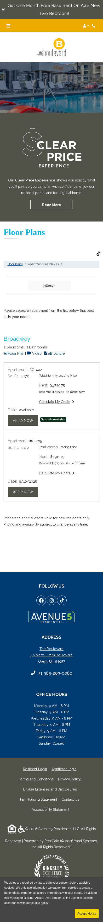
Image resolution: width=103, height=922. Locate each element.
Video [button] (36, 353)
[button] (51, 9)
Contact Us (70, 799)
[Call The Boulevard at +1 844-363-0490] (94, 25)
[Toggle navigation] (8, 25)
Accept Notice (86, 913)
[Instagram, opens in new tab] (51, 600)
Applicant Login (64, 769)
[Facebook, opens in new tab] (41, 600)
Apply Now (25, 420)
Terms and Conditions (36, 779)
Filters (48, 285)
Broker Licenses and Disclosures (50, 789)
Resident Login (35, 769)
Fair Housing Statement (38, 799)
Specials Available (53, 419)
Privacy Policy (69, 779)
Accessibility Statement (50, 809)
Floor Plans (15, 264)
